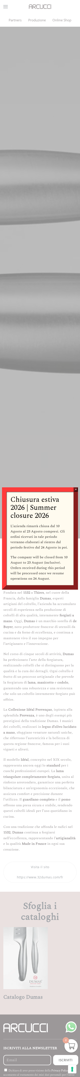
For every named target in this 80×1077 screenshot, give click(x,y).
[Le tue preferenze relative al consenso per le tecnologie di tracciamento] (72, 1069)
